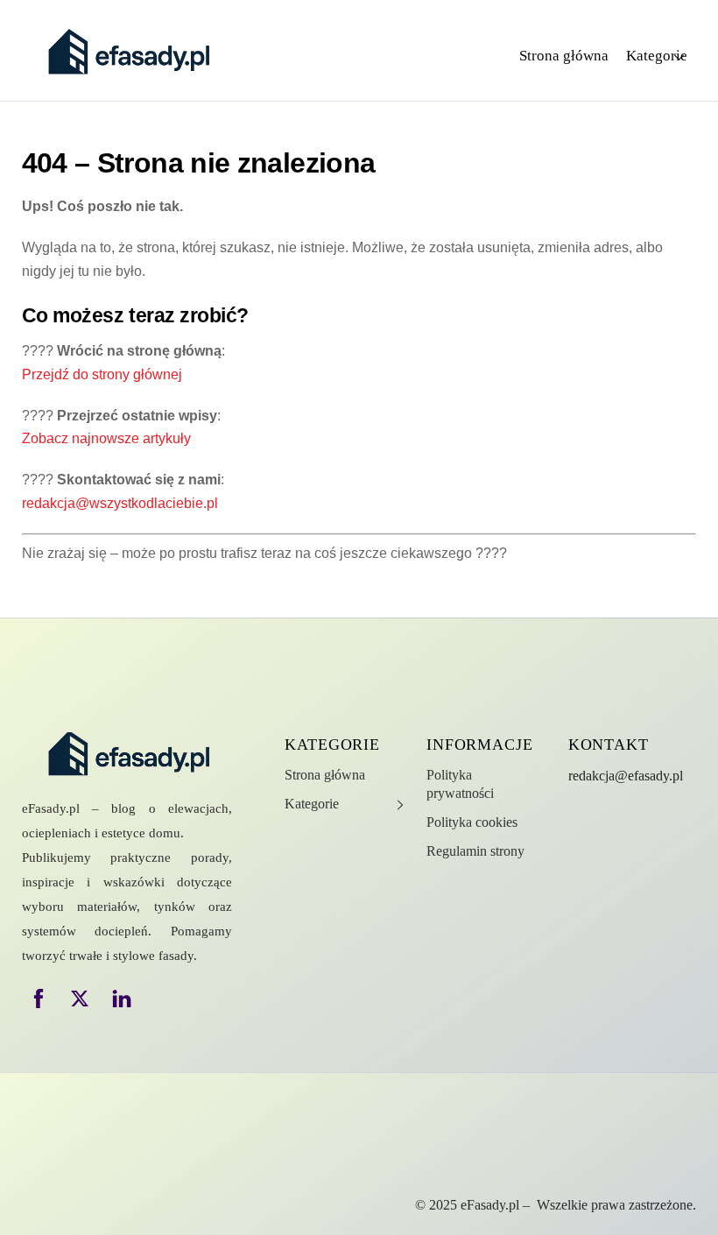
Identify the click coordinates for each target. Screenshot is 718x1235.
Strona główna (564, 55)
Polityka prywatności (460, 784)
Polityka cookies (471, 822)
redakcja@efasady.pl (625, 775)
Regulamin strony (475, 850)
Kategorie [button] (656, 55)
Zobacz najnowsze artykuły (106, 438)
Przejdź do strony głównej (102, 374)
